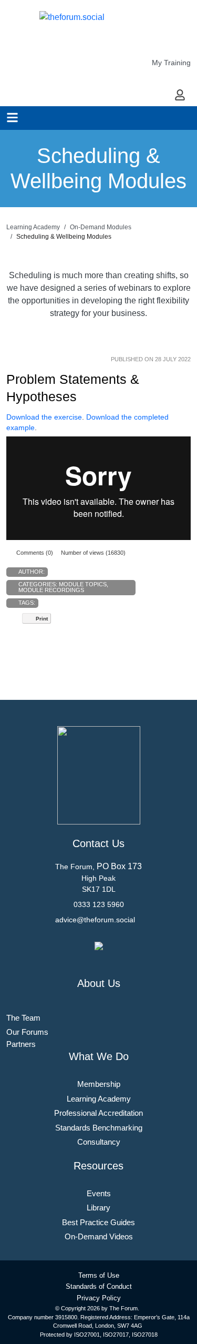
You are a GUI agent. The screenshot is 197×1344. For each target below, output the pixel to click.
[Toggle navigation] (12, 117)
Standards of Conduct (99, 1286)
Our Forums (27, 1031)
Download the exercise (44, 417)
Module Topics (83, 584)
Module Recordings (51, 590)
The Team (23, 1017)
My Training (171, 62)
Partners (21, 1044)
